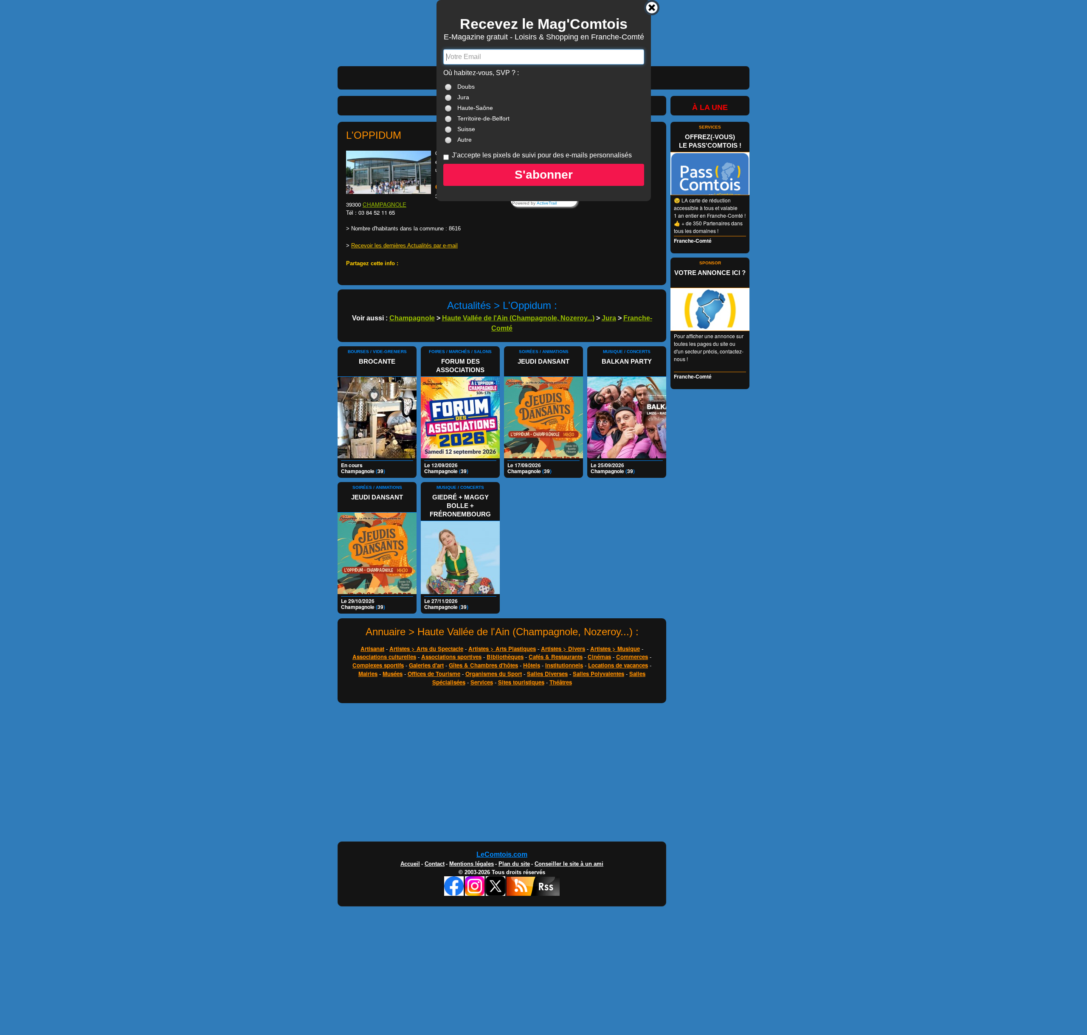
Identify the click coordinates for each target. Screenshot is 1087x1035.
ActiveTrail (547, 203)
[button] (543, 175)
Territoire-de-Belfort (483, 118)
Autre (464, 139)
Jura (463, 97)
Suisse (466, 129)
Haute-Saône (475, 107)
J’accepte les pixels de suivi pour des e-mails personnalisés (542, 155)
